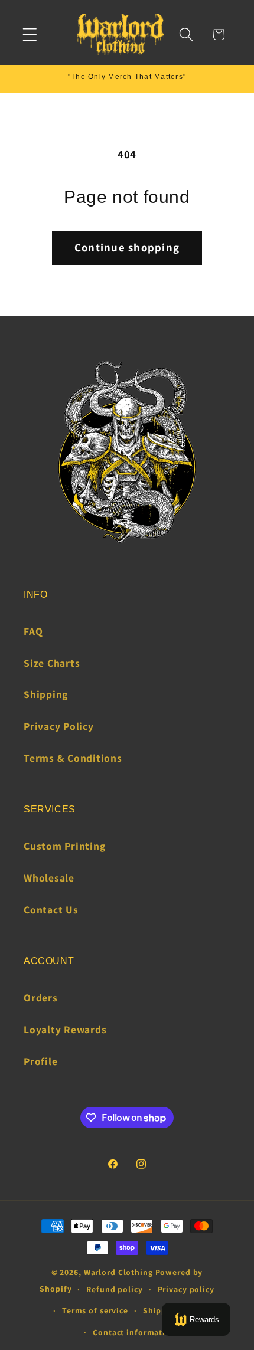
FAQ (33, 631)
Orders (41, 997)
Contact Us (51, 909)
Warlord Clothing (118, 1272)
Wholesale (49, 877)
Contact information (134, 1332)
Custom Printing (64, 846)
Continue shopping (127, 247)
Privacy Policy (59, 726)
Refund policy (114, 1289)
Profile (40, 1061)
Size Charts (52, 663)
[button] (30, 34)
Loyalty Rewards (65, 1029)
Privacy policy (186, 1289)
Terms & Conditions (73, 758)
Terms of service (95, 1310)
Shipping (46, 694)
